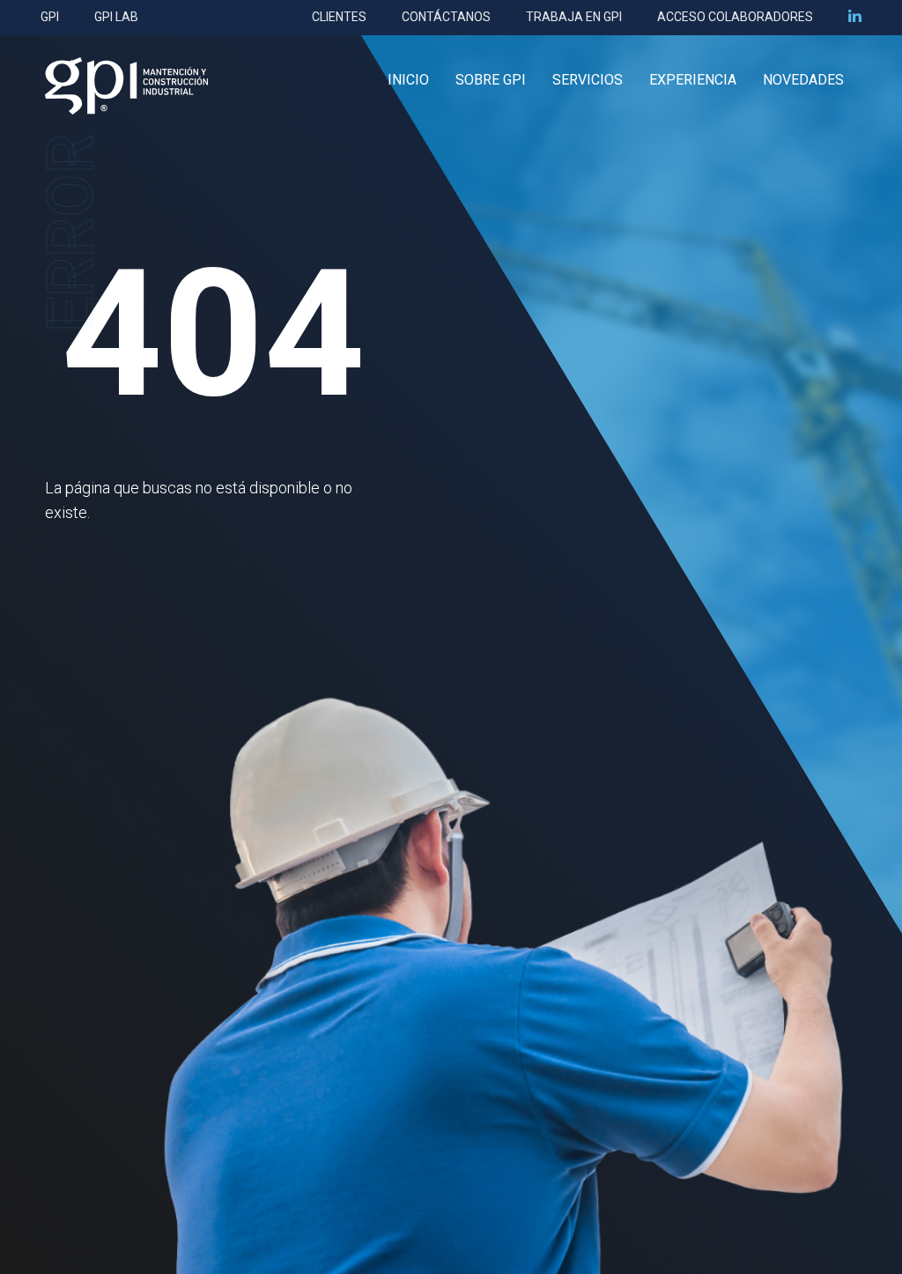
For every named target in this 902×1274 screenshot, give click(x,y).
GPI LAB (116, 17)
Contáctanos (446, 17)
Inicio (408, 79)
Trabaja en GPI (574, 17)
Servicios (587, 79)
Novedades (803, 79)
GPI (50, 17)
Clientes (339, 17)
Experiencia (692, 79)
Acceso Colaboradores (735, 17)
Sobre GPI (490, 79)
